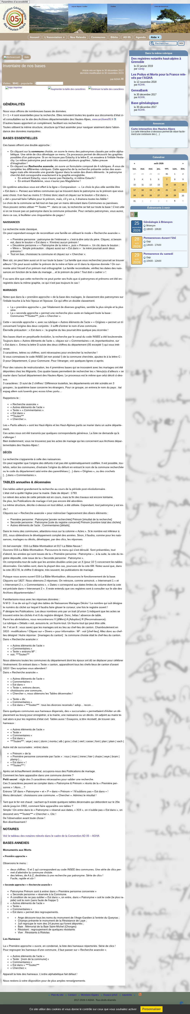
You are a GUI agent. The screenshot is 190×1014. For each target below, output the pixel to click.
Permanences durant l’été (160, 237)
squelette (127, 995)
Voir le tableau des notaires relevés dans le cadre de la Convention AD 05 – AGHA (51, 835)
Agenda (141, 37)
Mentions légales (90, 995)
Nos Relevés (78, 37)
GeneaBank (139, 90)
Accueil (34, 37)
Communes (98, 37)
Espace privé (111, 995)
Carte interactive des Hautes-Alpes (153, 128)
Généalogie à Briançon (158, 221)
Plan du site (57, 995)
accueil (16, 57)
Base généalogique (144, 103)
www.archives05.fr (102, 119)
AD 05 (127, 37)
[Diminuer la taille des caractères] (106, 89)
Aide (155, 37)
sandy (141, 68)
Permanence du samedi (158, 253)
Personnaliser (151, 1009)
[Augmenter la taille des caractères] (66, 89)
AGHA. (117, 79)
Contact (72, 995)
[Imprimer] (13, 87)
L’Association (55, 37)
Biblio (114, 37)
